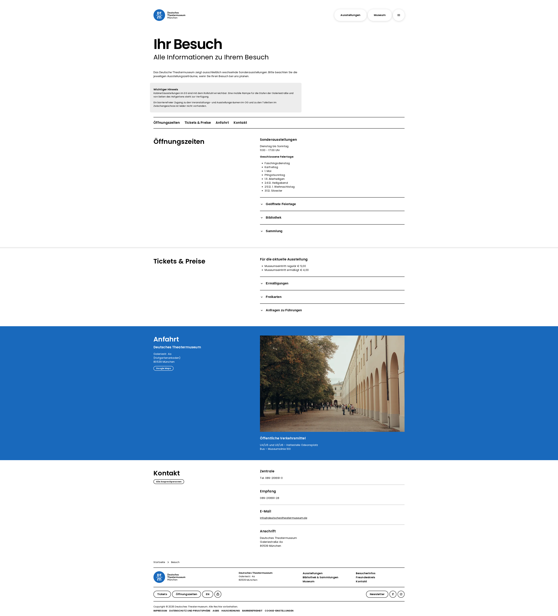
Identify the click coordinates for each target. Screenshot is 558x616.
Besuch (175, 562)
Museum (309, 581)
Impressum (160, 610)
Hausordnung (230, 610)
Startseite (159, 562)
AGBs (216, 610)
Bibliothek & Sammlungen (320, 577)
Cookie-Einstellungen (279, 610)
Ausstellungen (313, 573)
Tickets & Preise (198, 122)
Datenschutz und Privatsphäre (189, 610)
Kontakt (240, 122)
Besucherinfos (365, 573)
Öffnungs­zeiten (166, 122)
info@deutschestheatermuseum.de (283, 518)
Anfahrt (222, 122)
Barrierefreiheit (252, 610)
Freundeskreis (365, 577)
